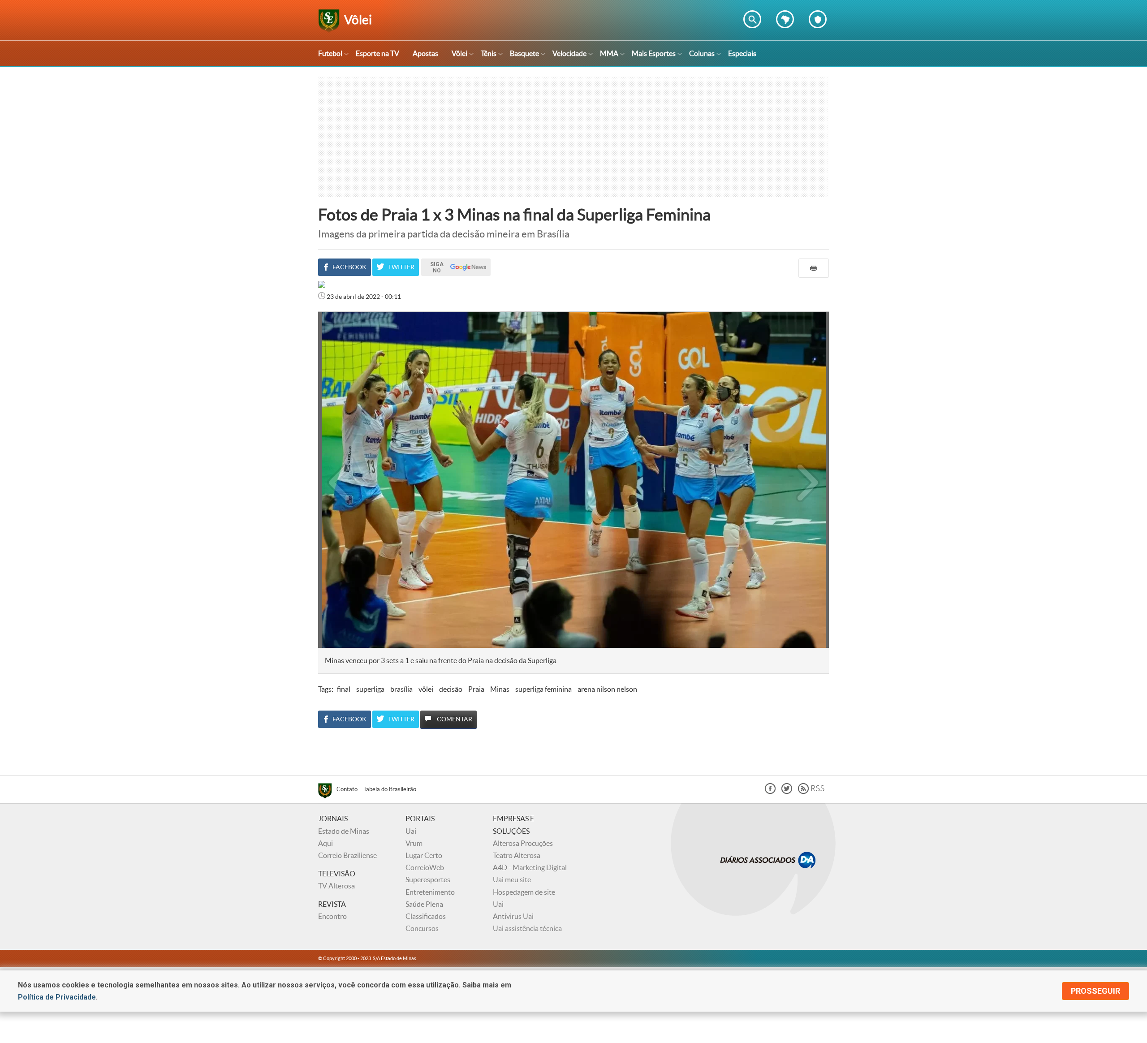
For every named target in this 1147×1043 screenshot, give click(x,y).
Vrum (414, 843)
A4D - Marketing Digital (530, 867)
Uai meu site (512, 879)
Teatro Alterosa (516, 855)
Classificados (425, 916)
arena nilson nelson (607, 689)
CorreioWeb (424, 867)
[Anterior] (334, 480)
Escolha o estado (785, 19)
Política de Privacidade (57, 997)
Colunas (702, 53)
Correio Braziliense (347, 855)
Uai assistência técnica (527, 928)
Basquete (524, 53)
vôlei (425, 689)
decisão (450, 689)
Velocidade (569, 53)
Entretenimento (430, 892)
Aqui (325, 843)
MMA (609, 53)
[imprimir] (813, 268)
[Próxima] (808, 480)
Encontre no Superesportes (752, 19)
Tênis (488, 53)
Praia (476, 689)
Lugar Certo (423, 855)
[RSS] (811, 791)
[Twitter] (786, 791)
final (343, 689)
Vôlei (459, 53)
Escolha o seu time (818, 19)
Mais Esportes (654, 53)
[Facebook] (770, 791)
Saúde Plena (424, 904)
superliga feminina (543, 689)
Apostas (425, 53)
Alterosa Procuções (523, 843)
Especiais (742, 53)
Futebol (330, 53)
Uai (410, 831)
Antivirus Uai (513, 916)
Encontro (332, 916)
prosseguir (1095, 991)
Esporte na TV (377, 53)
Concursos (422, 928)
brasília (401, 689)
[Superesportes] (327, 792)
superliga (370, 689)
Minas (499, 689)
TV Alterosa (336, 886)
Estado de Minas (343, 831)
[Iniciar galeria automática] (339, 331)
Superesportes (427, 879)
